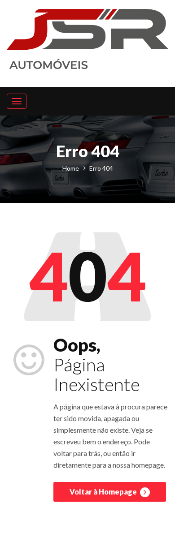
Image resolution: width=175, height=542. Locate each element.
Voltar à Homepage (104, 491)
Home (70, 168)
